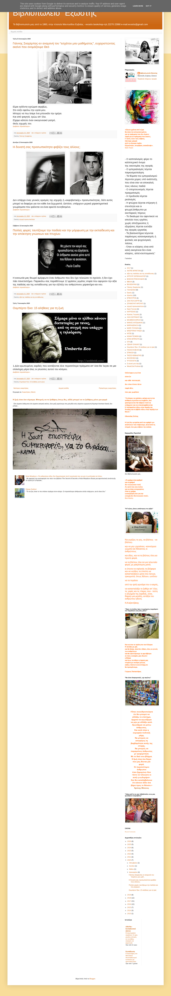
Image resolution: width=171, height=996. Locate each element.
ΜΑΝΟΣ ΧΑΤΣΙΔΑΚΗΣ (135, 323)
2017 (129, 268)
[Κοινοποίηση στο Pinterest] (61, 133)
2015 (129, 907)
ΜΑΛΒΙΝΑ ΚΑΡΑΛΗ (134, 320)
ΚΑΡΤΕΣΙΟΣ (131, 312)
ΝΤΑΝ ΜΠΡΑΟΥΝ (133, 339)
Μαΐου (131, 869)
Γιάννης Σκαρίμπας (25, 136)
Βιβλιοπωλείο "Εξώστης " (57, 12)
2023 (129, 851)
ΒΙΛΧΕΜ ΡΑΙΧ (132, 284)
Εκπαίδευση (130, 952)
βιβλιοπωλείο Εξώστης (148, 73)
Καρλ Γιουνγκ (132, 309)
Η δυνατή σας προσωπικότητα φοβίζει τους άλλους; (46, 147)
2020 (129, 860)
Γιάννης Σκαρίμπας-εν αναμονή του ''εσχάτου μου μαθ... (141, 876)
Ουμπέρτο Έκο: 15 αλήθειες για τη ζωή (38, 308)
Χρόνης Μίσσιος (141, 788)
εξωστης (130, 295)
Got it (148, 6)
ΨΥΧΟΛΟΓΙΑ (131, 361)
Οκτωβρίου (133, 863)
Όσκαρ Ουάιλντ (31, 489)
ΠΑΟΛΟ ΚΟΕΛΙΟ (133, 350)
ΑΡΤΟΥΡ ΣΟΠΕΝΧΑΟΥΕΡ (136, 276)
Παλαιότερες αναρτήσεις (107, 388)
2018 (129, 898)
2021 (129, 857)
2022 (129, 854)
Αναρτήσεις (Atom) (28, 392)
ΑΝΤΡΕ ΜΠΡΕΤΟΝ (134, 271)
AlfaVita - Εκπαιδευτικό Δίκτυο (131, 929)
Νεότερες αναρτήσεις (20, 388)
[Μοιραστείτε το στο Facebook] (58, 133)
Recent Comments (130, 832)
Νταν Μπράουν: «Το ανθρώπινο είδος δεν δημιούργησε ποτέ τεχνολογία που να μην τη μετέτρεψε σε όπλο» (64, 476)
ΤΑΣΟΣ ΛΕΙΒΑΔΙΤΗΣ (134, 355)
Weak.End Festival (133, 366)
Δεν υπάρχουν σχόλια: (39, 133)
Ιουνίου (132, 866)
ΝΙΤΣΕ (129, 333)
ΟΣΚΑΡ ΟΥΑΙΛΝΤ (133, 344)
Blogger (92, 979)
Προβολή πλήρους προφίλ (147, 79)
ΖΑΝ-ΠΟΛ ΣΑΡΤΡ (133, 301)
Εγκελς (129, 293)
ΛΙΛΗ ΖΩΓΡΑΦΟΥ (133, 317)
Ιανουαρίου (133, 872)
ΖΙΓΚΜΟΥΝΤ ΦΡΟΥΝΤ (135, 303)
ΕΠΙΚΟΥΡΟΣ (131, 298)
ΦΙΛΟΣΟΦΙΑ (131, 358)
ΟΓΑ (128, 342)
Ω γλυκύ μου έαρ (133, 364)
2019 (129, 895)
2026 (129, 841)
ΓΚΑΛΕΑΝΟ (131, 290)
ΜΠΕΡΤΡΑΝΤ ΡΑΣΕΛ (134, 331)
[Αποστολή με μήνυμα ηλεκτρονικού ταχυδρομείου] (50, 133)
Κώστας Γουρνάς (133, 314)
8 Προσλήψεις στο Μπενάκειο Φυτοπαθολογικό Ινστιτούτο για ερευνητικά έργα (131, 957)
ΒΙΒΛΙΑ (129, 282)
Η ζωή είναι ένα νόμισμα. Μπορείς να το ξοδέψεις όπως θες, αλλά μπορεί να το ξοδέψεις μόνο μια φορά (60, 400)
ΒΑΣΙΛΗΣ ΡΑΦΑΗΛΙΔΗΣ (135, 279)
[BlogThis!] (53, 133)
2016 (129, 904)
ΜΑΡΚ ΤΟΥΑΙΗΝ (133, 328)
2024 (129, 848)
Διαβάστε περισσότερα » (21, 126)
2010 (129, 914)
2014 (129, 910)
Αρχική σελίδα (16, 32)
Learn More (138, 6)
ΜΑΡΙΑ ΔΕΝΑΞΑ (133, 325)
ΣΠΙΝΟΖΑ (130, 353)
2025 (129, 844)
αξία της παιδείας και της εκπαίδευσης (31, 297)
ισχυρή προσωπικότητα (27, 219)
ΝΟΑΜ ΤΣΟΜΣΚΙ (133, 336)
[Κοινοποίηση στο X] (56, 133)
